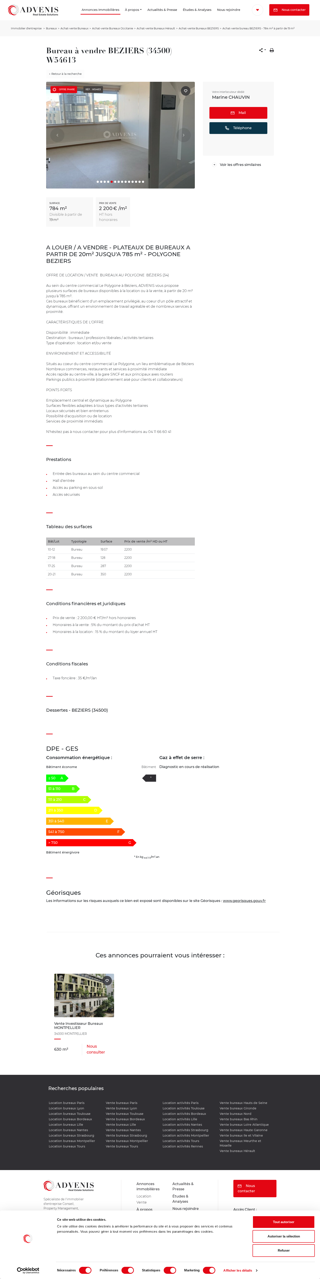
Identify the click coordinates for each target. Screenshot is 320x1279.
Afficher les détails (237, 1270)
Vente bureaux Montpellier (127, 1141)
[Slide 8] (122, 182)
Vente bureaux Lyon (121, 1108)
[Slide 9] (126, 182)
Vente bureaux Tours (122, 1146)
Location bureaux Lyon (66, 1108)
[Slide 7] (119, 182)
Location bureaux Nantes (68, 1130)
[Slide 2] (101, 182)
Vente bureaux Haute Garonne (244, 1130)
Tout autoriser (283, 1222)
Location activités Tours (181, 1141)
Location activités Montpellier (186, 1135)
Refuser (284, 1250)
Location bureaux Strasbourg (71, 1135)
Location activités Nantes (182, 1125)
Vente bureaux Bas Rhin (239, 1119)
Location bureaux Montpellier (72, 1141)
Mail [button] (242, 113)
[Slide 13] (139, 182)
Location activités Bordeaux (184, 1114)
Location (143, 1196)
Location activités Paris (181, 1103)
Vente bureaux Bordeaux (125, 1119)
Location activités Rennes (183, 1146)
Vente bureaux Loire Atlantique (244, 1125)
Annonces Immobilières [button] (72, 15)
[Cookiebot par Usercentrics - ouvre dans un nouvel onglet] (28, 1270)
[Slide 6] (115, 182)
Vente (141, 1202)
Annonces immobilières (148, 1186)
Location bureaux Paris (66, 1103)
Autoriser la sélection (284, 1236)
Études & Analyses (180, 15)
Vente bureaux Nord (235, 1114)
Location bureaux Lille (66, 1125)
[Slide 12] (136, 182)
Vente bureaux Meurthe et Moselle (240, 1143)
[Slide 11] (132, 182)
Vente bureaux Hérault (237, 1151)
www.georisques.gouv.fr (244, 901)
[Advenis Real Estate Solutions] (33, 15)
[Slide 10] (129, 182)
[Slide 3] (105, 182)
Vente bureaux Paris (121, 1103)
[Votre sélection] (254, 9)
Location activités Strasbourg (185, 1130)
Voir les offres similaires (240, 165)
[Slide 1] (98, 182)
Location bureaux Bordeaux (70, 1119)
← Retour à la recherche (65, 73)
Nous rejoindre (219, 15)
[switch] (127, 1270)
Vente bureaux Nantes (123, 1130)
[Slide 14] (143, 182)
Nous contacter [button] (270, 21)
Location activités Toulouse (184, 1108)
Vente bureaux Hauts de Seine (243, 1103)
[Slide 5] (112, 182)
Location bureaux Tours (67, 1146)
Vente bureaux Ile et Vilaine (241, 1135)
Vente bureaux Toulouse (124, 1114)
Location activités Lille (180, 1119)
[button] (262, 50)
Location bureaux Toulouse (70, 1114)
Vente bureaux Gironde (238, 1108)
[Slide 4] (108, 182)
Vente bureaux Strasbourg (126, 1135)
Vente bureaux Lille (121, 1125)
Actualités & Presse (143, 15)
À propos (117, 16)
